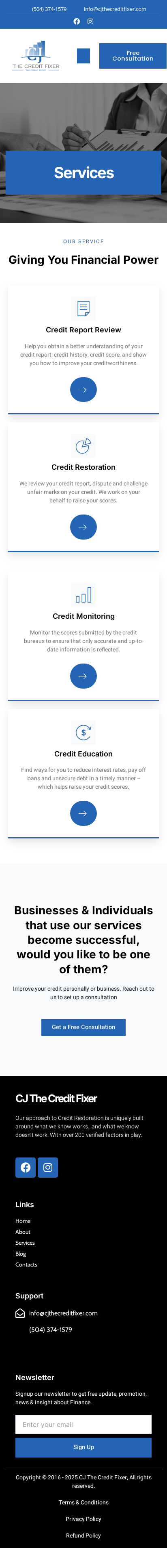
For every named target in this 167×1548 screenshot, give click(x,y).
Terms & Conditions (84, 1502)
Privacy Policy (83, 1519)
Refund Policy (83, 1535)
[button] (83, 55)
